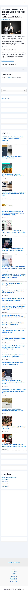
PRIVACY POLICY (14, 581)
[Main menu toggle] (25, 2)
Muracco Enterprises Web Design (9, 477)
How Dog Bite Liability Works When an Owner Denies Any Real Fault (13, 355)
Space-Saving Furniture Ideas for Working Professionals (12, 157)
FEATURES (14, 571)
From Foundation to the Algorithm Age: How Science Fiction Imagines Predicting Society (13, 347)
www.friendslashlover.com (7, 61)
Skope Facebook (5, 479)
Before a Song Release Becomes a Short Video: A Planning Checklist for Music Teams (14, 391)
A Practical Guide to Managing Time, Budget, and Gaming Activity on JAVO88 (14, 445)
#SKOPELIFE (14, 576)
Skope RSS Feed (5, 481)
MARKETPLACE (14, 578)
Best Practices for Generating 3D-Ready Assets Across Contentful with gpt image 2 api (14, 307)
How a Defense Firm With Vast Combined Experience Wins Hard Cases (14, 316)
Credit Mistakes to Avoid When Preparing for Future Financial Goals (12, 409)
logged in (10, 77)
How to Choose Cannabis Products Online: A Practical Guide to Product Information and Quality (13, 213)
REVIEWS (14, 575)
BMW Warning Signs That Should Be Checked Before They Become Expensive (12, 138)
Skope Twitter (4, 484)
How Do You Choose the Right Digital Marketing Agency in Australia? (13, 299)
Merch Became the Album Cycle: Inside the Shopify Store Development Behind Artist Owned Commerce (14, 275)
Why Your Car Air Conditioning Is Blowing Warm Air (12, 284)
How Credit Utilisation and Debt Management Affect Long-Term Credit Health (13, 382)
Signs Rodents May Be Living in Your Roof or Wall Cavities (13, 291)
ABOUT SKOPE (14, 580)
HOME (14, 570)
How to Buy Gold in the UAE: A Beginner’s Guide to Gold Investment (13, 175)
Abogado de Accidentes (14, 562)
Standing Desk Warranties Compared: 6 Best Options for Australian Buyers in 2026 (13, 193)
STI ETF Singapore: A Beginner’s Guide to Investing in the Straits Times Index (13, 267)
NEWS (14, 573)
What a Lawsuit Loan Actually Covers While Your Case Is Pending (13, 323)
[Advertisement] (14, 512)
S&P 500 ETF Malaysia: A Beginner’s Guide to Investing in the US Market (13, 249)
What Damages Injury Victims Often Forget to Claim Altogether (12, 363)
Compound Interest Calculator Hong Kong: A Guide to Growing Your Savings (13, 231)
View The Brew (4, 486)
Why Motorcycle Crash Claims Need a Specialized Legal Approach (13, 339)
